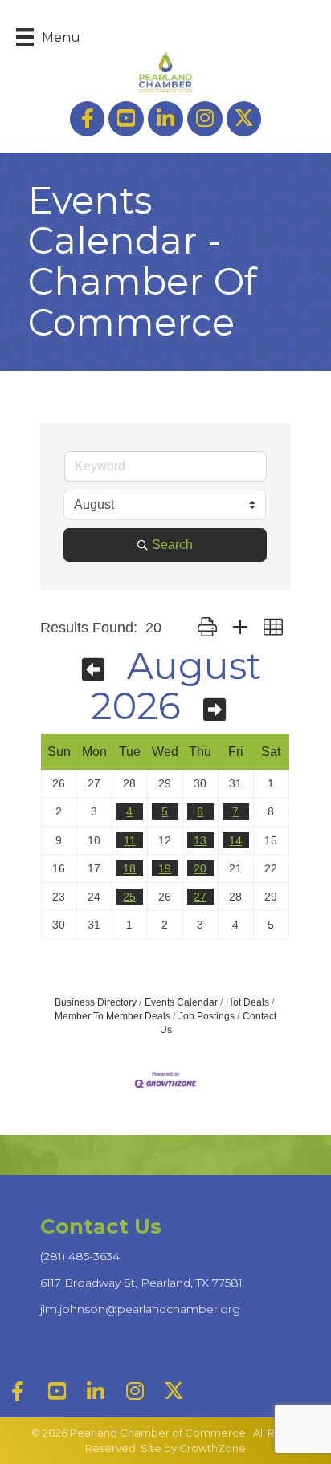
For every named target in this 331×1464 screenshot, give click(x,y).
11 (130, 840)
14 (235, 840)
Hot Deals (247, 1002)
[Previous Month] (93, 669)
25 (129, 896)
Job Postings (206, 1016)
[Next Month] (214, 710)
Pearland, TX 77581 (141, 1282)
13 (200, 840)
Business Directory (96, 1002)
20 (200, 868)
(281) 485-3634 (80, 1256)
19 (164, 868)
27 (200, 896)
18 (129, 868)
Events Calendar (181, 1002)
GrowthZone (212, 1448)
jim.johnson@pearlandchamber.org (140, 1309)
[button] (207, 628)
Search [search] (172, 544)
